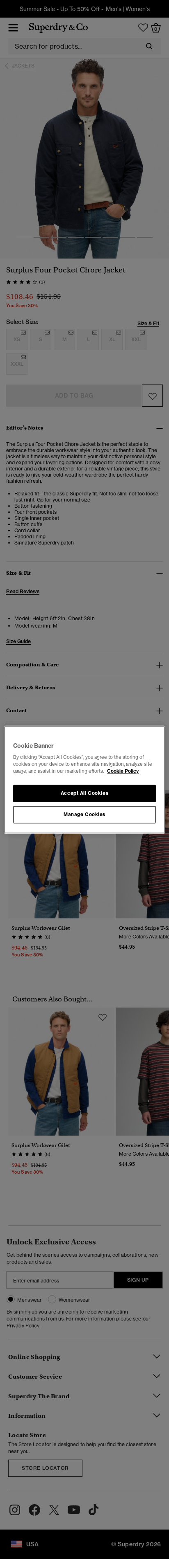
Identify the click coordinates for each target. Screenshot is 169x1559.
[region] (84, 779)
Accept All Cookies (84, 793)
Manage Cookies (84, 814)
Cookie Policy (123, 771)
